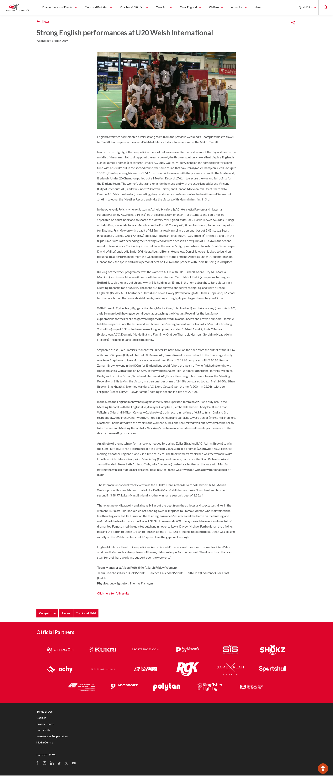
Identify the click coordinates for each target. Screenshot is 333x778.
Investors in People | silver (52, 736)
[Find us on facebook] (37, 763)
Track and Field (86, 613)
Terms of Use (44, 711)
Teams (66, 613)
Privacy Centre (45, 724)
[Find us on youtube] (74, 763)
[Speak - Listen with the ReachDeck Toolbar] (323, 768)
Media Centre (44, 742)
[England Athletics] (17, 7)
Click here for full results (113, 593)
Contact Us (43, 730)
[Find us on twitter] (66, 763)
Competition (47, 613)
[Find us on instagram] (44, 763)
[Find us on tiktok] (59, 763)
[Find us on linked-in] (52, 763)
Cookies (41, 717)
